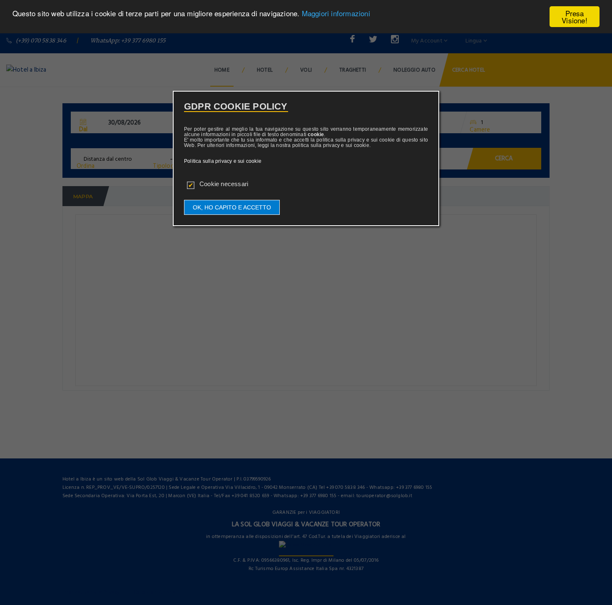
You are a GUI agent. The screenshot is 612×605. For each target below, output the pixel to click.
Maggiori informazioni (336, 13)
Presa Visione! (574, 16)
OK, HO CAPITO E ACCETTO (232, 207)
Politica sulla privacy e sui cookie (222, 161)
